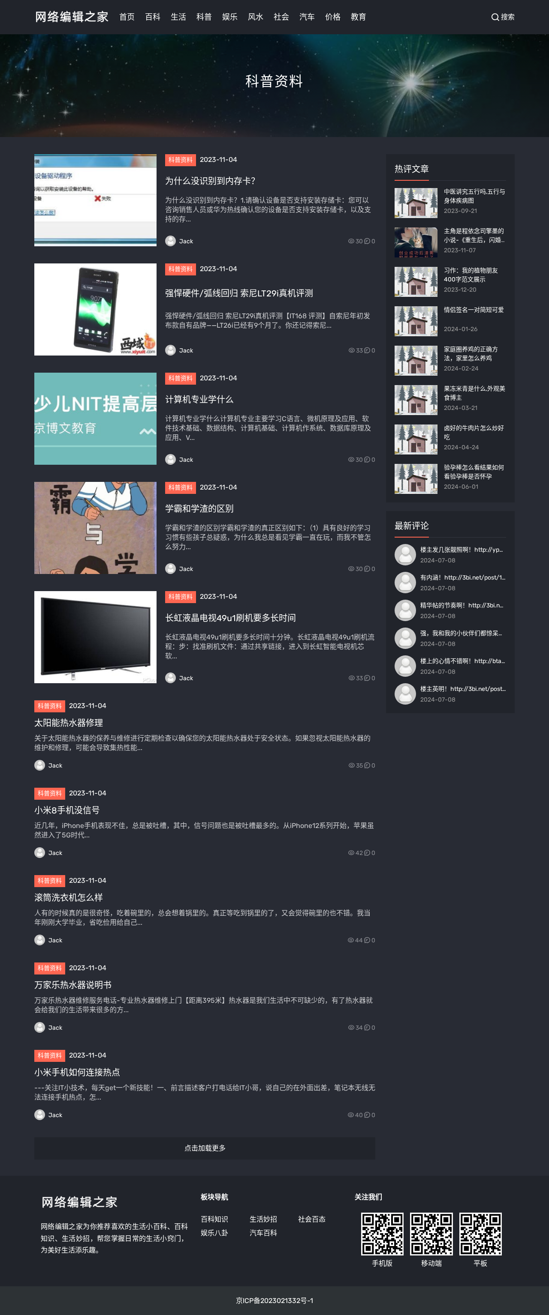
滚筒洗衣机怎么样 (68, 898)
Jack (186, 241)
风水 (255, 17)
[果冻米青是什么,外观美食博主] (416, 400)
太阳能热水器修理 (68, 723)
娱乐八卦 (214, 1233)
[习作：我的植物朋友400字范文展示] (416, 282)
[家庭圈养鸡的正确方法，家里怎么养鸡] (416, 361)
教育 (358, 17)
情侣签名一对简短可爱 (474, 310)
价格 (333, 17)
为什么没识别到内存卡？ (212, 181)
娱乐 (230, 17)
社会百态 (312, 1219)
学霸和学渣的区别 (199, 509)
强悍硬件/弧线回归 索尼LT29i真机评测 (239, 293)
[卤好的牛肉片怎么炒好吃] (416, 439)
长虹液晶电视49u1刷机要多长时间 (230, 618)
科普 (204, 17)
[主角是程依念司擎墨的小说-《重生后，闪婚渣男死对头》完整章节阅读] (416, 242)
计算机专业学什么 (199, 399)
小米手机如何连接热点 (77, 1072)
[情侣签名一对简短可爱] (416, 321)
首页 (127, 17)
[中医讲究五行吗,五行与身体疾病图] (416, 203)
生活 (178, 17)
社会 (281, 17)
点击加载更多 (205, 1148)
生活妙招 (263, 1219)
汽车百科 (263, 1233)
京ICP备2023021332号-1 (274, 1301)
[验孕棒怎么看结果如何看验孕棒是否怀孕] (416, 479)
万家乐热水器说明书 (73, 985)
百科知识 (214, 1219)
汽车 (307, 17)
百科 (152, 17)
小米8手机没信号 (67, 810)
